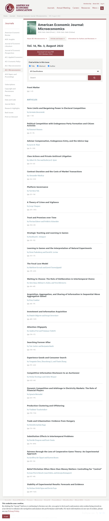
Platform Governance (37, 187)
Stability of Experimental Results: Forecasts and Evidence (55, 484)
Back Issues (9, 113)
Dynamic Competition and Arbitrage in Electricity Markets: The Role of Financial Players (62, 389)
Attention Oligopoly (37, 327)
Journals (50, 8)
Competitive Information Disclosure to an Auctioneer (53, 373)
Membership (87, 4)
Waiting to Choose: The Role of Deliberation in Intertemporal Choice (61, 279)
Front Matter (33, 87)
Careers (76, 8)
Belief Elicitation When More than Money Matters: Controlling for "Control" (64, 469)
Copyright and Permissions (10, 90)
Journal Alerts (10, 104)
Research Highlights (12, 108)
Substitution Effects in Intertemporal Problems (50, 436)
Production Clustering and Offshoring (45, 405)
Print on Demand (11, 117)
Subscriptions (10, 84)
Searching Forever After (39, 342)
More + (95, 8)
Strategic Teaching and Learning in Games (47, 233)
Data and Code (10, 100)
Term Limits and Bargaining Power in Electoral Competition (56, 108)
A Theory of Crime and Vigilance (43, 202)
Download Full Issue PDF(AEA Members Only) (45, 53)
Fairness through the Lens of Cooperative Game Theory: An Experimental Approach (63, 452)
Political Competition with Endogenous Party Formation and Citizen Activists (60, 124)
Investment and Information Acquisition (47, 311)
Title (33, 66)
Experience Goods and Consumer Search (46, 357)
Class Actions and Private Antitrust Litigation (49, 156)
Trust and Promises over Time (41, 217)
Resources (85, 8)
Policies (7, 96)
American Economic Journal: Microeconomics (32, 16)
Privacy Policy (13, 511)
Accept (6, 516)
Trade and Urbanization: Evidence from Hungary (51, 421)
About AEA (96, 4)
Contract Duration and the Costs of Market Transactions (54, 171)
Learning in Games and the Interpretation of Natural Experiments (59, 248)
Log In (102, 4)
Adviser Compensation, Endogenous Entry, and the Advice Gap (57, 141)
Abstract (42, 66)
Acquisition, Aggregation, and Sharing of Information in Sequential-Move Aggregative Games (63, 295)
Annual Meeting (63, 8)
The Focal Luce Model (37, 263)
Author (52, 66)
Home (5, 16)
